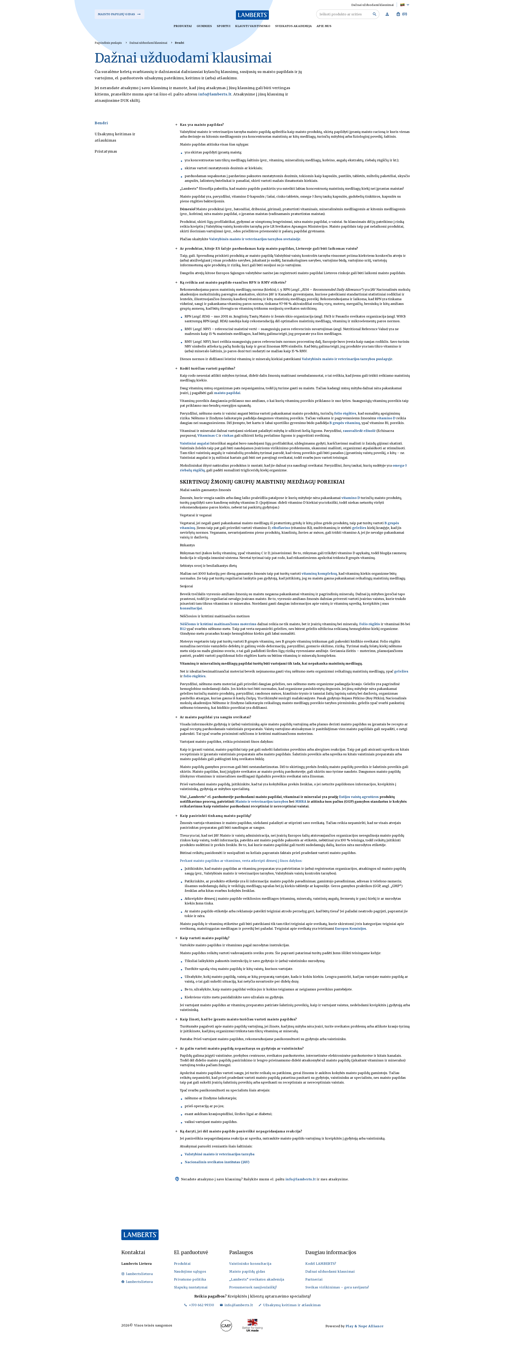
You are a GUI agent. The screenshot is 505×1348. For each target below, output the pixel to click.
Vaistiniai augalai (194, 443)
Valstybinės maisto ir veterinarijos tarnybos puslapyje (347, 359)
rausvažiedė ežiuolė (359, 431)
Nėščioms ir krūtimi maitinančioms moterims (218, 624)
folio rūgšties (345, 413)
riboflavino (281, 528)
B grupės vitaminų (344, 423)
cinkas (228, 435)
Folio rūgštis (369, 624)
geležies (359, 528)
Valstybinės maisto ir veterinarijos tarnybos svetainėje (254, 239)
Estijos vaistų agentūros (359, 797)
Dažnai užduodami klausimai (148, 43)
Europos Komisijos (350, 928)
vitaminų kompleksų (319, 573)
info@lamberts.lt (215, 94)
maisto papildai (227, 393)
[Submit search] (374, 14)
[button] (405, 4)
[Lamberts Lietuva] (252, 15)
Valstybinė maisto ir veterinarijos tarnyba (219, 1154)
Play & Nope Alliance (365, 1326)
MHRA (300, 801)
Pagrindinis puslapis (108, 43)
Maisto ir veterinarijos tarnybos (261, 801)
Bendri (179, 43)
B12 (183, 629)
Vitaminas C (207, 435)
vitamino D (386, 418)
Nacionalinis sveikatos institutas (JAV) (217, 1162)
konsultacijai (191, 608)
